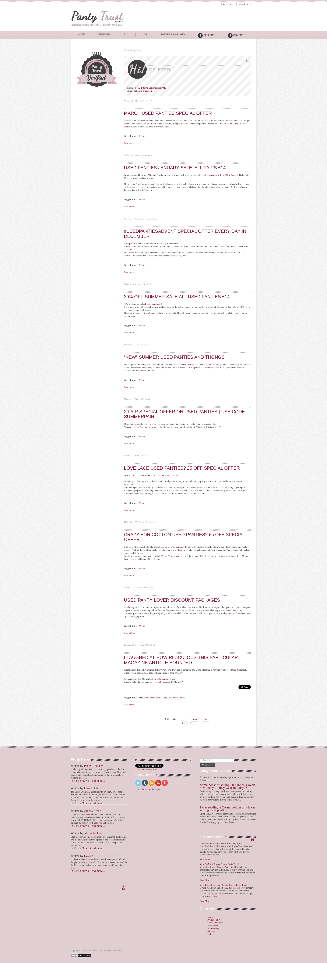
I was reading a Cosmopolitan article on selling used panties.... (227, 808)
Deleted (88, 856)
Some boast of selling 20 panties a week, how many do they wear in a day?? (228, 786)
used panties (226, 613)
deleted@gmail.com (143, 90)
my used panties (174, 546)
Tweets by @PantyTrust (146, 769)
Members (104, 34)
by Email (148, 789)
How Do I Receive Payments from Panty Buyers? (222, 843)
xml (209, 934)
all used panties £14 (153, 303)
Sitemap (211, 931)
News (232, 4)
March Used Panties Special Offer (168, 113)
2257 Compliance (215, 922)
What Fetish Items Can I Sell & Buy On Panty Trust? (223, 884)
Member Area (246, 4)
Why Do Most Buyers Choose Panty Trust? (219, 863)
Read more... (129, 142)
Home (81, 34)
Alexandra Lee (93, 833)
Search (209, 765)
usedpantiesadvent (133, 243)
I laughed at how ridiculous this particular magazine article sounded (181, 660)
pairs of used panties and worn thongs (205, 364)
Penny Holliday (93, 766)
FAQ (223, 4)
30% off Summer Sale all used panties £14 (177, 296)
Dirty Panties (215, 893)
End (205, 719)
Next (194, 719)
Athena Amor (92, 811)
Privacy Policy (213, 919)
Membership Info (173, 34)
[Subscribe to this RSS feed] (247, 61)
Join (145, 34)
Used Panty (129, 607)
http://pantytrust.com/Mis (153, 87)
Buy (126, 34)
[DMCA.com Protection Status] (81, 955)
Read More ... (206, 859)
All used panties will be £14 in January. (220, 174)
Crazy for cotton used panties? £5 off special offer (184, 537)
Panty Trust (146, 364)
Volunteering (213, 928)
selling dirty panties (159, 678)
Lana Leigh (91, 788)
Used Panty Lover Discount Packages (172, 600)
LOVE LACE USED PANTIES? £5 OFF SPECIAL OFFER (182, 468)
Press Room (212, 925)
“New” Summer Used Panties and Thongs (174, 357)
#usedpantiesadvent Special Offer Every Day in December (185, 234)
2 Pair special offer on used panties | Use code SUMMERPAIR (184, 414)
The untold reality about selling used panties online (162, 697)
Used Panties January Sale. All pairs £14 (175, 167)
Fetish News (81, 781)
